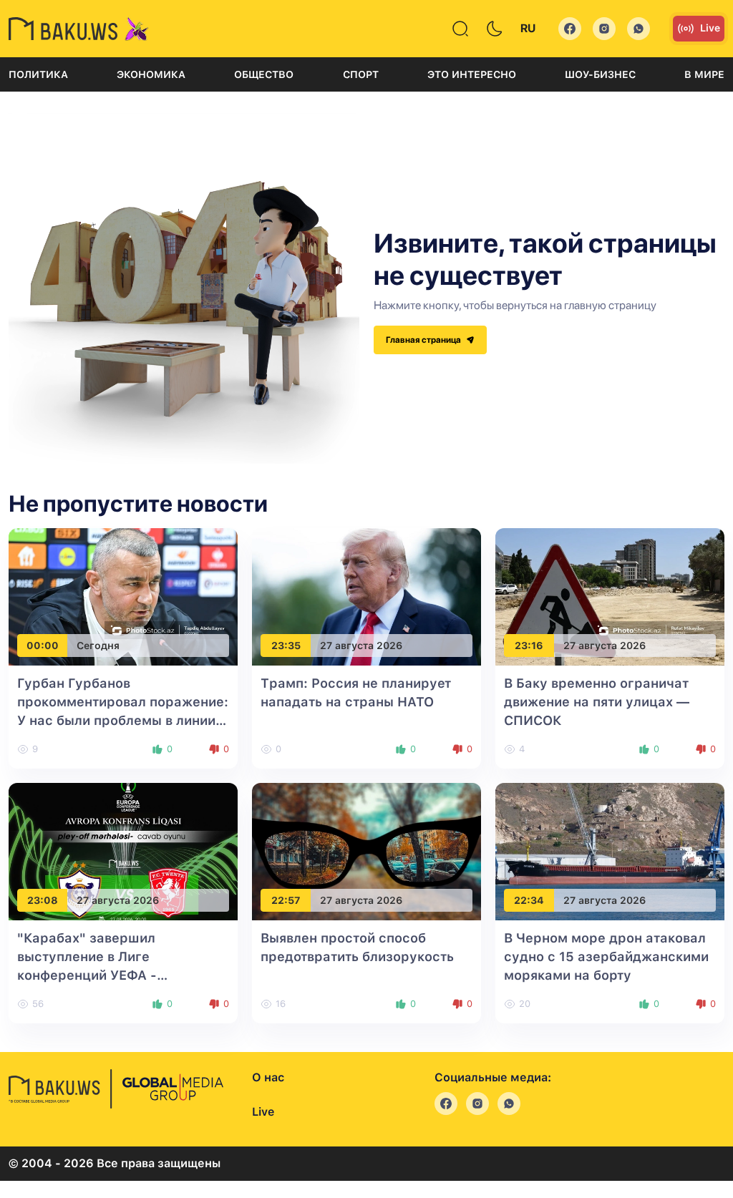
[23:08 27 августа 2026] (123, 851)
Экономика (151, 74)
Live (710, 28)
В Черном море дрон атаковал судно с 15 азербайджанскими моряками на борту (606, 956)
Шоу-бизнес (600, 74)
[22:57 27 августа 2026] (366, 851)
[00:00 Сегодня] (123, 596)
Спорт (361, 74)
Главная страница (424, 340)
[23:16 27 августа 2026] (609, 596)
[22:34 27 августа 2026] (609, 851)
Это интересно (471, 74)
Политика (38, 74)
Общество (263, 74)
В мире (704, 74)
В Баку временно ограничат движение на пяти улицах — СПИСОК (596, 702)
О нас (268, 1077)
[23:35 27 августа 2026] (366, 596)
